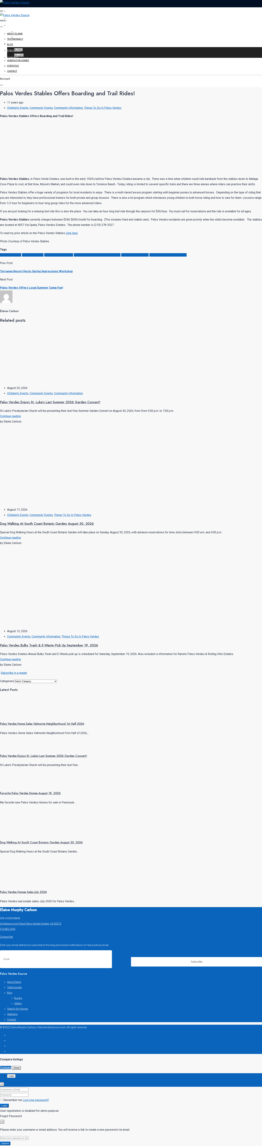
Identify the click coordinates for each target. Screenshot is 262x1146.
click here (72, 233)
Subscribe (196, 961)
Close (16, 1067)
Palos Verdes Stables (135, 255)
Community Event (32, 255)
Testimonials (16, 18)
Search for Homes (19, 43)
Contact (12, 57)
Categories (7, 681)
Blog (10, 25)
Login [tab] (11, 1076)
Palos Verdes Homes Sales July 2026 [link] (23, 892)
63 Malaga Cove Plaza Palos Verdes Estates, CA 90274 (30, 923)
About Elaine (16, 11)
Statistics (14, 50)
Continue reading (10, 416)
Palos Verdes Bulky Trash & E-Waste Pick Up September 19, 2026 (49, 645)
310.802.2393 (7, 929)
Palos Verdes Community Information (97, 255)
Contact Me (6, 936)
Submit (5, 1143)
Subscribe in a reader (14, 673)
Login (4, 1105)
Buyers (18, 49)
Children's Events (17, 108)
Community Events (41, 108)
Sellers (19, 55)
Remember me (13, 1100)
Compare (5, 1067)
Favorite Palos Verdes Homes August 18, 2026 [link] (30, 793)
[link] (13, 714)
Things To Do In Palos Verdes (102, 108)
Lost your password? (36, 1100)
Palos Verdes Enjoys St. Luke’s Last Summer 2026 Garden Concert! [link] (43, 756)
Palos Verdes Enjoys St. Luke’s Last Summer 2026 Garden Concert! (50, 402)
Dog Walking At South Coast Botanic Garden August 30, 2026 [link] (41, 842)
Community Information (68, 108)
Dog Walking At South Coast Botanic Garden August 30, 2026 (47, 523)
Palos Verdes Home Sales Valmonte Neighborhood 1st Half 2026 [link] (42, 724)
